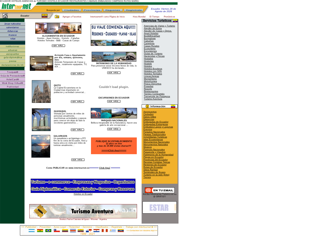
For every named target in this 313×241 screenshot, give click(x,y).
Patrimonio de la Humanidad (158, 154)
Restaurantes (151, 91)
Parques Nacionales (154, 149)
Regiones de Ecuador (155, 164)
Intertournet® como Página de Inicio (107, 17)
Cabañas (149, 41)
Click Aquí (104, 168)
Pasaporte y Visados (154, 152)
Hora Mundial (139, 17)
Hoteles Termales (153, 73)
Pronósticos (169, 17)
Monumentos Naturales (155, 144)
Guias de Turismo (153, 53)
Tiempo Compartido (154, 94)
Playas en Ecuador (153, 157)
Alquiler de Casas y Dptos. (158, 31)
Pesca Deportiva (152, 83)
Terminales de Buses (154, 172)
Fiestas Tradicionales (154, 134)
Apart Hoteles (151, 33)
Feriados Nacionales (154, 132)
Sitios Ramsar (150, 169)
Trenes (147, 177)
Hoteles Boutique (153, 68)
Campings (149, 43)
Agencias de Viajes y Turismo (159, 26)
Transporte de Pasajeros (157, 96)
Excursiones (150, 51)
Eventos (147, 129)
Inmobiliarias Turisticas (155, 137)
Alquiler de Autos (153, 28)
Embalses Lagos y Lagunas (158, 127)
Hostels (148, 63)
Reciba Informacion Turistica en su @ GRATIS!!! (159, 195)
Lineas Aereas (151, 76)
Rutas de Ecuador (153, 167)
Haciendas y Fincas (154, 56)
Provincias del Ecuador (155, 159)
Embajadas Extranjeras (155, 124)
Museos (147, 147)
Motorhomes (150, 81)
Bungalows (150, 38)
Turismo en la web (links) (156, 174)
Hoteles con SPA (153, 71)
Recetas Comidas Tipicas (156, 162)
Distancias (148, 119)
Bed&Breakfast (152, 36)
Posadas (148, 86)
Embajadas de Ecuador (155, 121)
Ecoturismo (150, 48)
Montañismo (150, 78)
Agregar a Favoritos (72, 17)
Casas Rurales (151, 46)
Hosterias (149, 61)
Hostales (148, 58)
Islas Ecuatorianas (153, 139)
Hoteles (148, 66)
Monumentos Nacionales (156, 142)
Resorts (148, 89)
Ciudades (148, 114)
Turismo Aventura (153, 99)
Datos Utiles (149, 116)
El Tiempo (154, 17)
